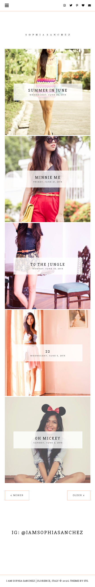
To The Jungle (47, 264)
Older (77, 495)
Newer (18, 495)
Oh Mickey (48, 438)
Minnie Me (48, 177)
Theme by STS (79, 581)
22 (48, 351)
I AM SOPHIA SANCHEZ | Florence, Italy (32, 581)
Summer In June (48, 90)
